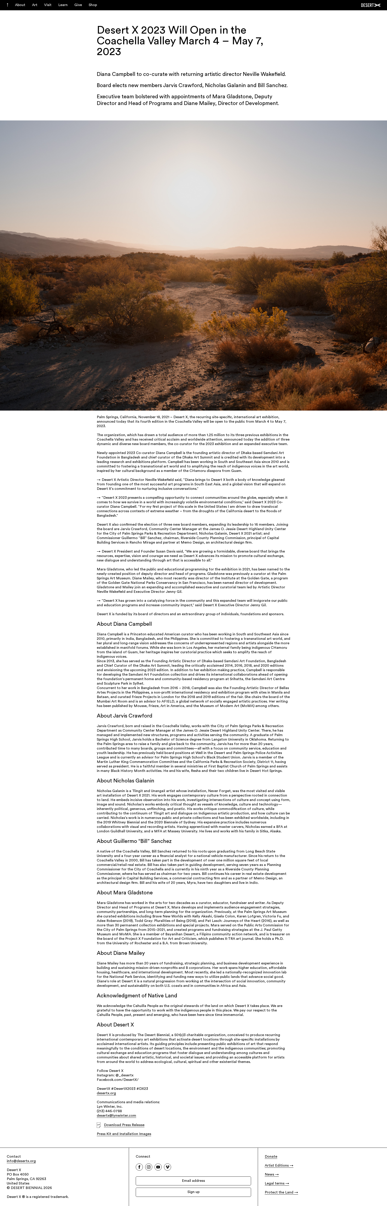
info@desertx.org (21, 1161)
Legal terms (274, 1183)
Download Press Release (124, 1125)
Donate (271, 1157)
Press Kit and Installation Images (124, 1134)
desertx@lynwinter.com (116, 1116)
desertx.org (106, 1093)
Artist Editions (277, 1165)
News (269, 1174)
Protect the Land (279, 1192)
